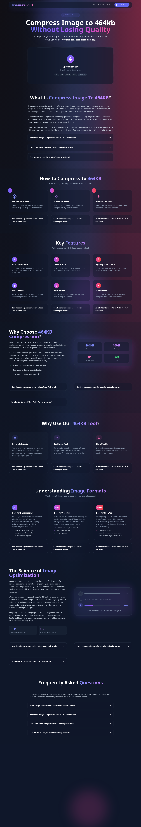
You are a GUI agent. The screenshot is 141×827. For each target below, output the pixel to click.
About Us (93, 5)
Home (86, 5)
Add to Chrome (123, 5)
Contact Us (101, 5)
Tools (108, 5)
